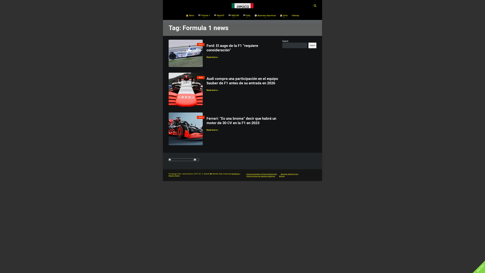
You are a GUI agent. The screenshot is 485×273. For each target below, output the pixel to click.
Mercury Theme (174, 176)
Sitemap (295, 15)
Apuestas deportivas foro (289, 174)
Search (285, 41)
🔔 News (190, 15)
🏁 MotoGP (219, 15)
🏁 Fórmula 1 (204, 15)
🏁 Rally (246, 15)
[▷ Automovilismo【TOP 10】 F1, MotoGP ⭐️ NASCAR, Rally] (242, 5)
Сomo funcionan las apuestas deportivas (260, 176)
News (201, 44)
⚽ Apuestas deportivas (265, 15)
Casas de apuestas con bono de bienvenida (261, 174)
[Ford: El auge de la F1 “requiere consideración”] (186, 53)
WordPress (235, 174)
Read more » (213, 57)
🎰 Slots (284, 15)
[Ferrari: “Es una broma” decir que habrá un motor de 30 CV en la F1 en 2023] (186, 128)
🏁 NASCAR (233, 15)
